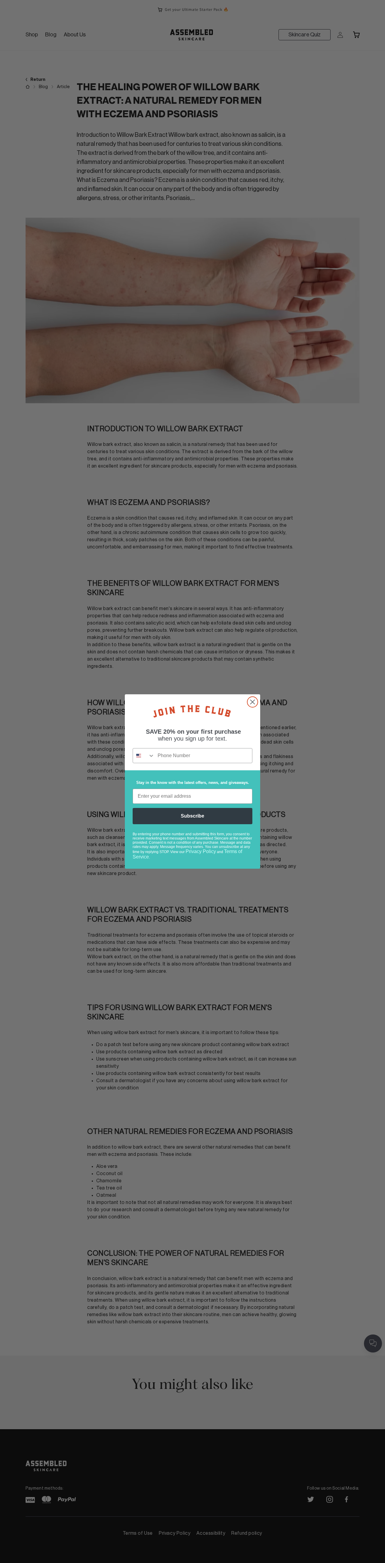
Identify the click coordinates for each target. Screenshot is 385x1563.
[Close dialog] (252, 702)
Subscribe (192, 815)
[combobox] (144, 755)
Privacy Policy (201, 851)
